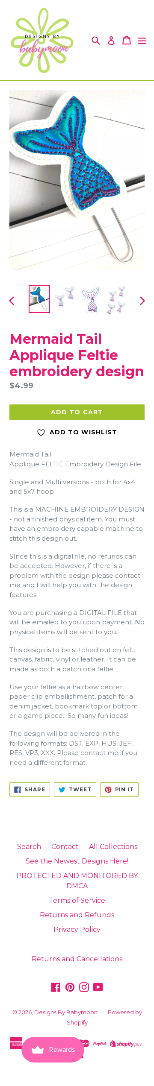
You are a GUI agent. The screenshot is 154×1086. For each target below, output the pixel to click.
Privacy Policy (77, 929)
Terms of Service (77, 900)
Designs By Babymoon (66, 1012)
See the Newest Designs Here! (77, 861)
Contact (65, 847)
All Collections (113, 847)
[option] (39, 299)
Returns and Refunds (77, 915)
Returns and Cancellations (77, 959)
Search (29, 847)
